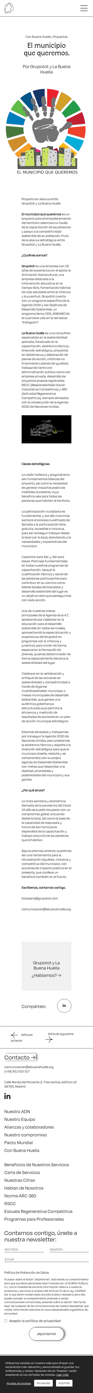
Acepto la (35, 1320)
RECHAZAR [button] (43, 1383)
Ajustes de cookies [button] (18, 1383)
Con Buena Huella (38, 36)
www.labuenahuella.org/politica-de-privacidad (46, 1311)
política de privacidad (43, 1320)
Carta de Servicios (22, 1172)
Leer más (62, 1375)
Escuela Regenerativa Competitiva (38, 1211)
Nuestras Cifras (19, 1180)
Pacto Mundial (18, 1142)
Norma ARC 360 (20, 1195)
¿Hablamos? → (46, 975)
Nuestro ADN (17, 1111)
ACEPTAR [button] (64, 1383)
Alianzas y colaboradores (29, 1127)
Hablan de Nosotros (23, 1188)
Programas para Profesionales (34, 1219)
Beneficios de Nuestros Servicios (36, 1164)
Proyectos (60, 36)
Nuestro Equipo (19, 1119)
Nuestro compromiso (25, 1134)
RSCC (10, 1203)
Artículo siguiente (61, 1034)
